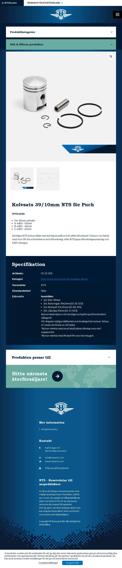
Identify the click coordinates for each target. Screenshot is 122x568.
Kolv (43, 279)
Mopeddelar (73, 279)
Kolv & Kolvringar (56, 279)
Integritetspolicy (49, 429)
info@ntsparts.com (54, 457)
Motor (84, 279)
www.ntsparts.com (54, 461)
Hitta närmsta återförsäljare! (29, 376)
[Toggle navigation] (117, 14)
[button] (111, 56)
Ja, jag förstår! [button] (72, 563)
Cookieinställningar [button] (48, 562)
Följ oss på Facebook (57, 468)
